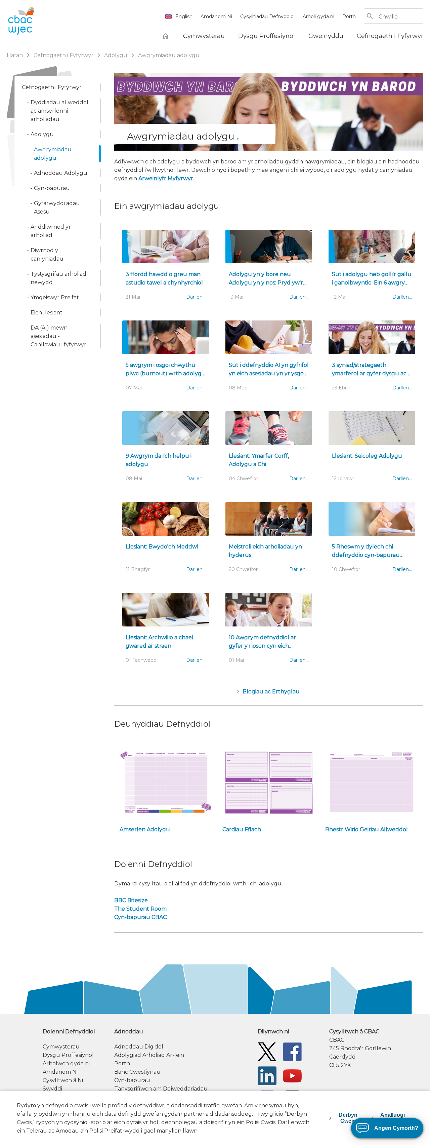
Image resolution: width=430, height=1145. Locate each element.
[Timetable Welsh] (166, 782)
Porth (349, 16)
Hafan (15, 55)
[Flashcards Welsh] (268, 782)
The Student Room (140, 909)
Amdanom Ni (216, 16)
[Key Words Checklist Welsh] (371, 782)
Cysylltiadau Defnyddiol (267, 16)
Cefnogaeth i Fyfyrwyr (64, 55)
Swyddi (52, 1088)
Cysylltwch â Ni (63, 1080)
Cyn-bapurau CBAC (140, 917)
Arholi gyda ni (318, 16)
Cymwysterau (61, 1046)
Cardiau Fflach (241, 829)
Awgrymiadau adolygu (169, 55)
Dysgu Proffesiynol (68, 1055)
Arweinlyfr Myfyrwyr (165, 178)
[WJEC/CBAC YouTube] (292, 1075)
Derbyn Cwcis (348, 1118)
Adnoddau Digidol (138, 1046)
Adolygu (115, 55)
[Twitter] (267, 1051)
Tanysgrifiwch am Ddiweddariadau (161, 1088)
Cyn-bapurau (132, 1080)
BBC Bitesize (131, 900)
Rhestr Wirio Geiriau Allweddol (366, 829)
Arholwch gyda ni (66, 1063)
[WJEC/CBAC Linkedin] (267, 1075)
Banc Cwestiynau (137, 1072)
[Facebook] (292, 1051)
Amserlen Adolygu (145, 829)
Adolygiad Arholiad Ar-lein (149, 1055)
